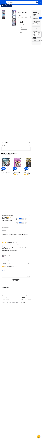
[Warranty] (28, 149)
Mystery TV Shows (5, 297)
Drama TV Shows (5, 291)
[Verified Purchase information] (12, 242)
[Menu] (2, 2)
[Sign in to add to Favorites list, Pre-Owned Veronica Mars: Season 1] (9, 159)
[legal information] (38, 13)
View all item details (24, 29)
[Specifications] (29, 146)
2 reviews (7, 218)
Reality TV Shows (24, 297)
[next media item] (14, 17)
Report (29, 263)
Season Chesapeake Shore (25, 293)
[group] (22, 17)
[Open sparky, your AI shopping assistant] (38, 436)
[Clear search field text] (35, 2)
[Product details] (29, 143)
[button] (12, 18)
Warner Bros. (20, 10)
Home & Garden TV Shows (25, 295)
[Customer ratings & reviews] (29, 215)
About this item (5, 139)
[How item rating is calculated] (12, 220)
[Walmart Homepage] (4, 2)
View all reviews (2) (16, 280)
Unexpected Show (5, 293)
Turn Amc (3, 295)
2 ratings (26, 17)
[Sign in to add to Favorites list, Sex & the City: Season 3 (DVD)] (21, 159)
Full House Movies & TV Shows (26, 299)
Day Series (22, 291)
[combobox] (22, 2)
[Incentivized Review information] (8, 260)
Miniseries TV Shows (5, 299)
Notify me (35, 23)
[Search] (37, 2)
